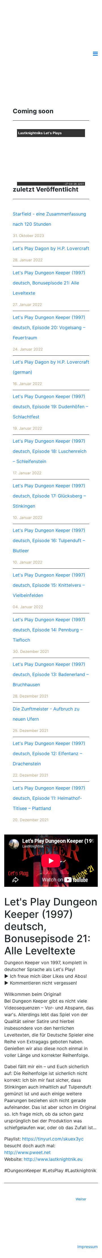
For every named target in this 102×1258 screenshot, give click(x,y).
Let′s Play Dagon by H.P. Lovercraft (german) (51, 372)
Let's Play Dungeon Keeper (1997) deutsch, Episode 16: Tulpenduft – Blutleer (49, 545)
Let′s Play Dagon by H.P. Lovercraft (51, 253)
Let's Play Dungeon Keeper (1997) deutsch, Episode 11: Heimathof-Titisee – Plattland (49, 803)
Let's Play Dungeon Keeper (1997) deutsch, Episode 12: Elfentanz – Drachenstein (49, 758)
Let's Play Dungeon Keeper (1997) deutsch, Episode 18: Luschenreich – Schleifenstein (49, 456)
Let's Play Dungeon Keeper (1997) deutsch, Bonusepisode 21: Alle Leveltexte (49, 288)
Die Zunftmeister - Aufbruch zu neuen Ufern (46, 719)
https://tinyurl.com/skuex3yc (53, 1139)
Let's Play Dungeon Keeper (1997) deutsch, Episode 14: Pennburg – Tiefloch (49, 635)
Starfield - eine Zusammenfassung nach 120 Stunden (49, 224)
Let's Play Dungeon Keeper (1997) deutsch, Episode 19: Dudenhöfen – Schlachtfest (50, 412)
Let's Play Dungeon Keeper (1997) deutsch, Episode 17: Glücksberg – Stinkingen (49, 501)
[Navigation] (95, 53)
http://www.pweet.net (27, 1152)
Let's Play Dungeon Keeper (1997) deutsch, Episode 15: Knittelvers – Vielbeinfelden (49, 590)
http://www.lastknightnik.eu (53, 1159)
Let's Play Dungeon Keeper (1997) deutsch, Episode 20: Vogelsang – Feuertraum (49, 332)
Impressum (87, 1246)
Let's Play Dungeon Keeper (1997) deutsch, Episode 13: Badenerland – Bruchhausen (51, 679)
